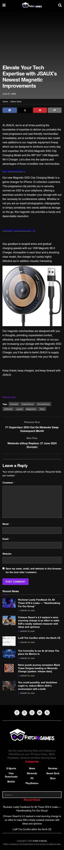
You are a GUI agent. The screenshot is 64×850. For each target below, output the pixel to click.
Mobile (11, 781)
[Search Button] (58, 794)
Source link (9, 397)
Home (5, 101)
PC (32, 778)
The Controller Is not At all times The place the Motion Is (38, 652)
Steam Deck (16, 101)
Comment (8, 482)
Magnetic (31, 409)
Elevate (14, 404)
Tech (42, 409)
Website (6, 553)
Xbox (53, 778)
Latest (19, 409)
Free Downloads (11, 775)
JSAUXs (8, 409)
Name (6, 523)
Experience (28, 404)
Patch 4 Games (40, 840)
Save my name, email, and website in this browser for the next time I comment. (33, 570)
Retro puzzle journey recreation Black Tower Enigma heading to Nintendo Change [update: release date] (39, 668)
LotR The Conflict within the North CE (39, 637)
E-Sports (11, 768)
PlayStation (32, 783)
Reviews (52, 768)
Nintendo (32, 773)
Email (6, 538)
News (32, 768)
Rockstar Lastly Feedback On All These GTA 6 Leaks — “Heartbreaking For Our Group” (39, 603)
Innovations (43, 404)
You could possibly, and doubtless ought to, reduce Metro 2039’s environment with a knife (37, 685)
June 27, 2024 (9, 93)
